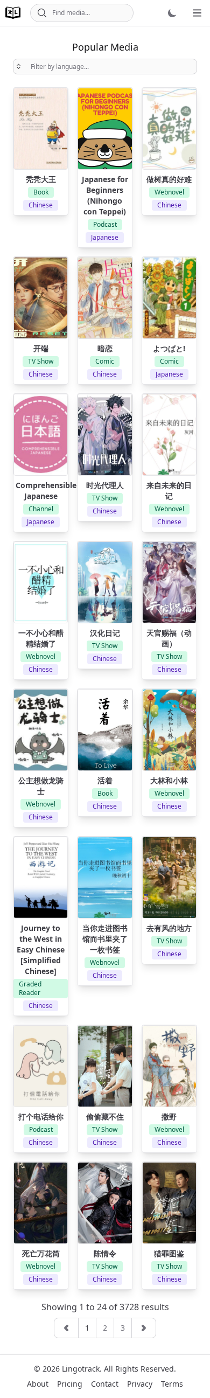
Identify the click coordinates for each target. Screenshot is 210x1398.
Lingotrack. (82, 1369)
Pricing (69, 1384)
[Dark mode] (172, 13)
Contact (104, 1384)
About (37, 1384)
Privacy (139, 1384)
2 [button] (105, 1328)
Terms (172, 1384)
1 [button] (87, 1328)
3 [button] (123, 1328)
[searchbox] (105, 66)
